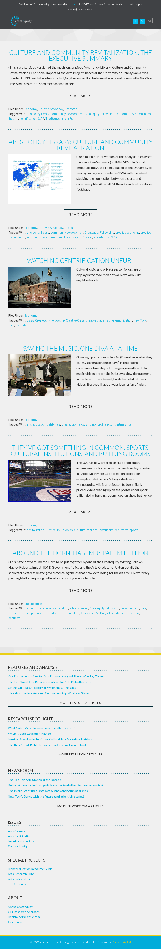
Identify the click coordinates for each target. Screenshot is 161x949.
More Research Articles (80, 754)
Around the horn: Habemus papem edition (80, 552)
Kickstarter (87, 613)
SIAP (41, 118)
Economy (30, 109)
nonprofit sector (103, 424)
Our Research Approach (24, 912)
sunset (74, 4)
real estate (22, 325)
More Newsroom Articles (80, 806)
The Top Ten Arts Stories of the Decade (34, 779)
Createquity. (21, 21)
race (11, 325)
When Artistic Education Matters (30, 733)
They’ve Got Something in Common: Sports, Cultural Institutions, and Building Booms (80, 450)
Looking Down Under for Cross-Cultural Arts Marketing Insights (50, 739)
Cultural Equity (17, 846)
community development (67, 114)
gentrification (28, 118)
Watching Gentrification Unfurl (80, 260)
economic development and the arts (50, 237)
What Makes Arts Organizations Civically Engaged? (41, 728)
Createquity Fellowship (99, 114)
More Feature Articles (80, 702)
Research (71, 109)
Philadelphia (102, 237)
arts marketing (78, 608)
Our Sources (16, 922)
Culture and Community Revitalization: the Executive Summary (80, 55)
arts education (36, 424)
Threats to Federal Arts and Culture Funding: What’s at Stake (48, 693)
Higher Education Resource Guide (30, 869)
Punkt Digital (121, 942)
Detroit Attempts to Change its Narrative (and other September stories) (55, 785)
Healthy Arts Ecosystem (24, 917)
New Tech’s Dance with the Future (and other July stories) (46, 796)
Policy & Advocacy (51, 109)
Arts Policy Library (20, 879)
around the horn (37, 608)
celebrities (53, 424)
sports (134, 530)
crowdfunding (130, 608)
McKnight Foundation (110, 613)
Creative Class (75, 320)
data (143, 608)
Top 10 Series (17, 884)
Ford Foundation (68, 613)
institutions (106, 530)
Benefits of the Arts (21, 841)
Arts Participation (19, 836)
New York (140, 320)
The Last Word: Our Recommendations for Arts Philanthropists (49, 682)
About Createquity (20, 907)
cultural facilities (87, 530)
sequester (14, 618)
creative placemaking (100, 320)
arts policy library (38, 114)
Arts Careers (16, 831)
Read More (81, 96)
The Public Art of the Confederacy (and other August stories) (48, 791)
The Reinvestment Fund (60, 118)
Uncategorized (33, 603)
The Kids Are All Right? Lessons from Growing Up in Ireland (47, 745)
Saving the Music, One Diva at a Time (80, 348)
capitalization (35, 530)
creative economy (127, 232)
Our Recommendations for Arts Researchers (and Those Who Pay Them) (56, 676)
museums (132, 613)
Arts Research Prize (21, 874)
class (30, 320)
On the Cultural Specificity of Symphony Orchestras (42, 687)
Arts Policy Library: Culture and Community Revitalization (81, 144)
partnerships (123, 424)
